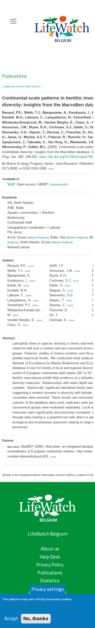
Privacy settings (47, 589)
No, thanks (35, 618)
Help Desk (50, 556)
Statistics (50, 580)
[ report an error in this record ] (21, 86)
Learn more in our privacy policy (24, 606)
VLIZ (11, 184)
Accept (11, 618)
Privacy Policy (50, 564)
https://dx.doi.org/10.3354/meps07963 (66, 157)
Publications (14, 76)
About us (50, 548)
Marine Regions (38, 237)
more (51, 168)
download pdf (58, 184)
